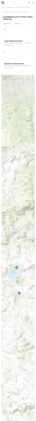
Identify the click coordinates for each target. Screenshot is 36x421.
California (18, 7)
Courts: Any (7, 24)
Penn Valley (26, 7)
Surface (17, 24)
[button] (16, 267)
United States (10, 7)
